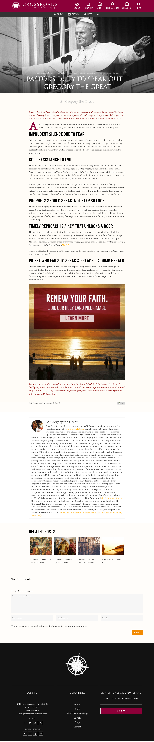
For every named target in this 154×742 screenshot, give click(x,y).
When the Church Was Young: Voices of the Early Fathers (86, 513)
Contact (77, 727)
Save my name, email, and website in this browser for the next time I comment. (50, 626)
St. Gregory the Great (77, 102)
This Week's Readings (77, 713)
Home (37, 73)
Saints (43, 73)
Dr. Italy (77, 718)
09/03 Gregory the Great (76, 73)
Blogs (77, 709)
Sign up (121, 711)
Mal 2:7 (65, 245)
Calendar (50, 73)
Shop (77, 722)
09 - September (60, 73)
